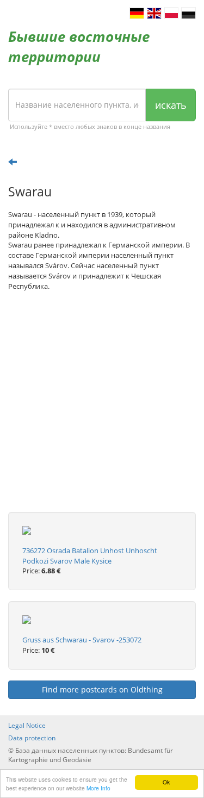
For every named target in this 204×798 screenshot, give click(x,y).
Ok (166, 782)
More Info (98, 788)
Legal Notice (27, 725)
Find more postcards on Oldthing (102, 689)
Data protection (31, 738)
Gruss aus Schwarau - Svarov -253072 (81, 640)
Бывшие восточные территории (79, 46)
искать (171, 105)
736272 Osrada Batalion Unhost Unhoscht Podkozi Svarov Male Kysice (89, 556)
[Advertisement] (102, 410)
